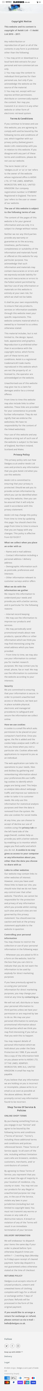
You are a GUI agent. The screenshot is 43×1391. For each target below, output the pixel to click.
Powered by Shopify (11, 1374)
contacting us (31, 997)
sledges (13, 1368)
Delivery (8, 1356)
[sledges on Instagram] (18, 1346)
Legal (7, 1362)
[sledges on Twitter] (7, 1346)
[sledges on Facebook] (12, 1346)
